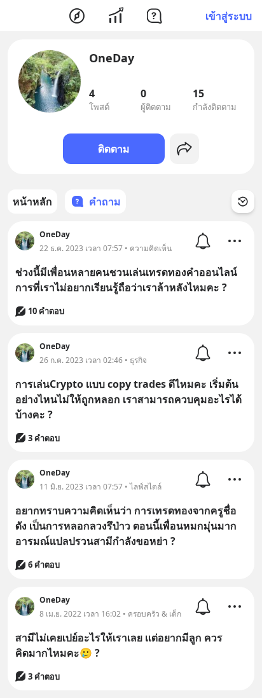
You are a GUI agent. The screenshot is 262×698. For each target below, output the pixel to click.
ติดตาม (114, 149)
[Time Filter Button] (242, 201)
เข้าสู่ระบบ (228, 16)
